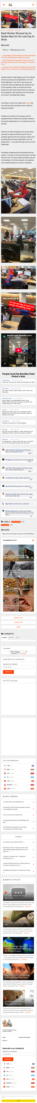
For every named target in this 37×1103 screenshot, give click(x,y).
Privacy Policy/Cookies (24, 1037)
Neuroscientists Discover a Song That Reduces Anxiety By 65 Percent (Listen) (17, 948)
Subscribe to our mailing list (10, 664)
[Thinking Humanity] (10, 5)
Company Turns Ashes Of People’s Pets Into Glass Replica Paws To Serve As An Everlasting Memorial (18, 68)
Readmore (28, 906)
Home (2, 30)
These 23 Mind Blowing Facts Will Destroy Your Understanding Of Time (17, 556)
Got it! (18, 1100)
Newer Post (18, 618)
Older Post (18, 622)
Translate (23, 653)
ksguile (28, 103)
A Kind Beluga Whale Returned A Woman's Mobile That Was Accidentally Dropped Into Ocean (18, 56)
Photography (17, 30)
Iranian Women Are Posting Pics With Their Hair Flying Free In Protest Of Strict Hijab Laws (18, 572)
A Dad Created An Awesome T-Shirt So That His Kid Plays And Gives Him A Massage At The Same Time (18, 62)
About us (4, 1040)
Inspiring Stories (9, 30)
